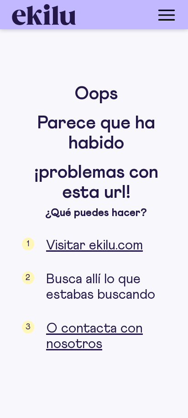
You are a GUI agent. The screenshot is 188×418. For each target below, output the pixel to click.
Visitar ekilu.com (94, 245)
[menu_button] (130, 14)
